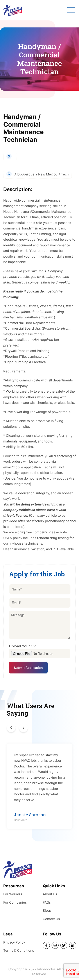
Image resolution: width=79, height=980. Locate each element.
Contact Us (51, 919)
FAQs (47, 902)
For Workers (12, 894)
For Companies (15, 902)
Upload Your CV (22, 646)
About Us (50, 894)
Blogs (47, 910)
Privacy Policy (14, 942)
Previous (11, 727)
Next (23, 727)
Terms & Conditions (18, 950)
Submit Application (28, 668)
